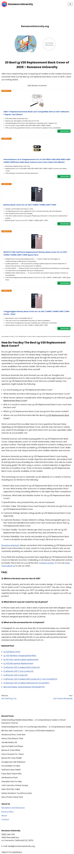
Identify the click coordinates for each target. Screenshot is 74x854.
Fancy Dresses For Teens (12, 754)
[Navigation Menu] (70, 4)
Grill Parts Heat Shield (10, 769)
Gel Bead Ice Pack (9, 777)
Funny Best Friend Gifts (11, 773)
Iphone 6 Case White (10, 750)
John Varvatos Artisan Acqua (14, 785)
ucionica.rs (17, 852)
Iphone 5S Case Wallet (11, 758)
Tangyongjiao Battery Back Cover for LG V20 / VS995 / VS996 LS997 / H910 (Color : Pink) (36, 312)
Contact (5, 819)
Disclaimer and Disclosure (13, 808)
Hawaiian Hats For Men (11, 781)
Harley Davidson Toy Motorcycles (16, 793)
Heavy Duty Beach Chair (12, 738)
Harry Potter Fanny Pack (12, 797)
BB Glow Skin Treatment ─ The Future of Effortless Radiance (28, 730)
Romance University (10, 545)
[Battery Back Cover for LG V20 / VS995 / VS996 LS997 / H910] (37, 194)
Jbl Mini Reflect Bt (9, 742)
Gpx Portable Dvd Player (12, 746)
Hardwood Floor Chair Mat (13, 734)
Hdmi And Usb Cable (10, 789)
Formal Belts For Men (10, 766)
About (4, 815)
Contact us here (46, 563)
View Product (65, 131)
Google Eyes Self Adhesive (13, 762)
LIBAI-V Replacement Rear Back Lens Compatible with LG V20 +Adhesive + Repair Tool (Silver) (36, 113)
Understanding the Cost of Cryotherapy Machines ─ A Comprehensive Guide (36, 726)
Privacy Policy (7, 811)
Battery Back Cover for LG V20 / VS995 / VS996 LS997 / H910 (29, 205)
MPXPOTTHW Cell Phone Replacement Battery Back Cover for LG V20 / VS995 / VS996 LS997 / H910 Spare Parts (35, 253)
